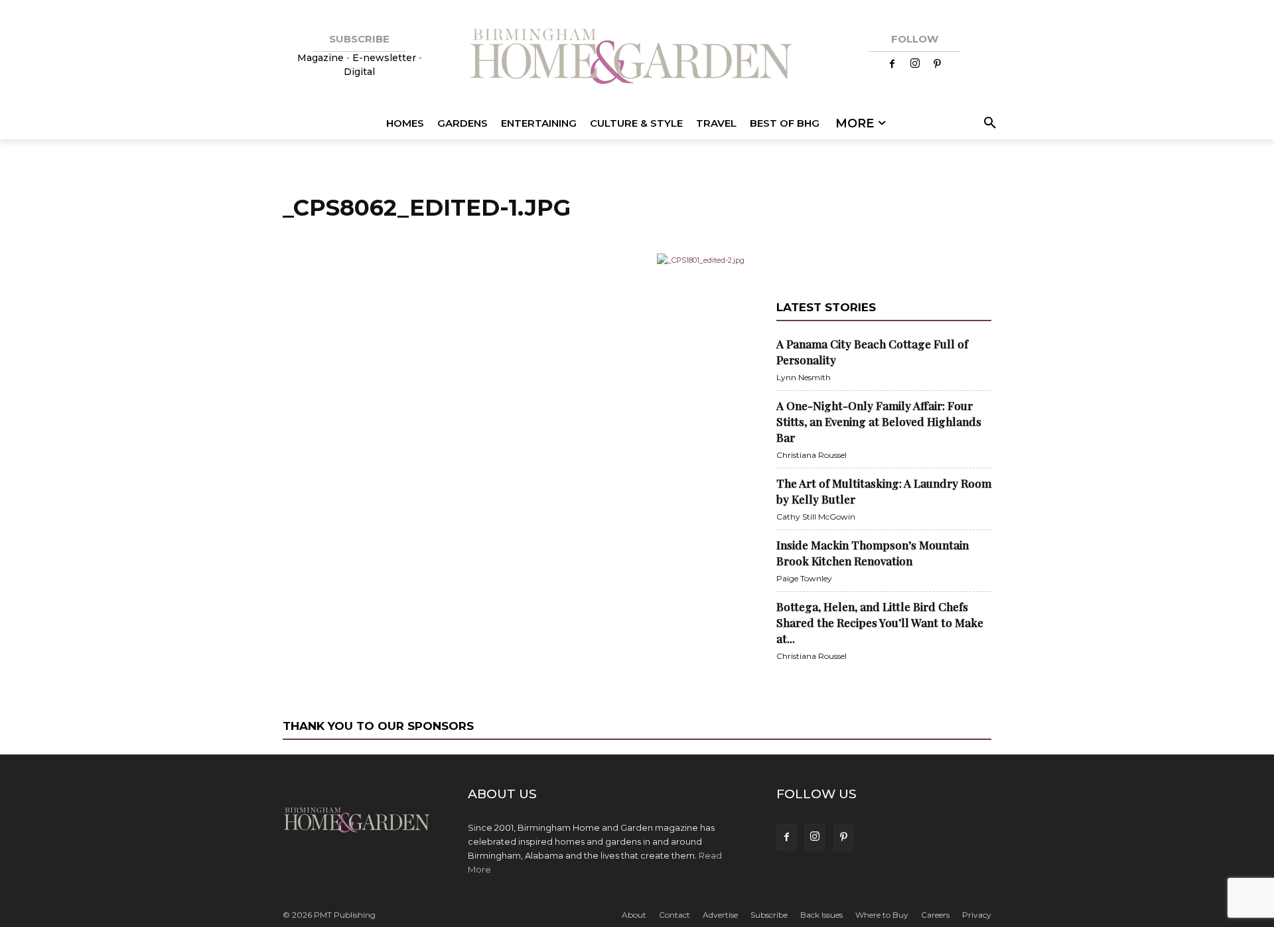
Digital (359, 72)
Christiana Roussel (811, 455)
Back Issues (821, 915)
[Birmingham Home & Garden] (637, 58)
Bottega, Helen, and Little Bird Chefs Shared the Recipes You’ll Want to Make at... (879, 622)
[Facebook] (892, 64)
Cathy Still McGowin (815, 517)
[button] (987, 123)
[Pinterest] (938, 64)
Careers (935, 915)
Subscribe (769, 915)
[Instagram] (915, 64)
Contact (674, 915)
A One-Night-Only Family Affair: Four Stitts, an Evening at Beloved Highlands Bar (878, 421)
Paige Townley (804, 578)
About (634, 915)
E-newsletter (384, 58)
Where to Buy (881, 915)
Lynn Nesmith (803, 377)
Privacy (976, 915)
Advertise (720, 915)
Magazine (321, 58)
